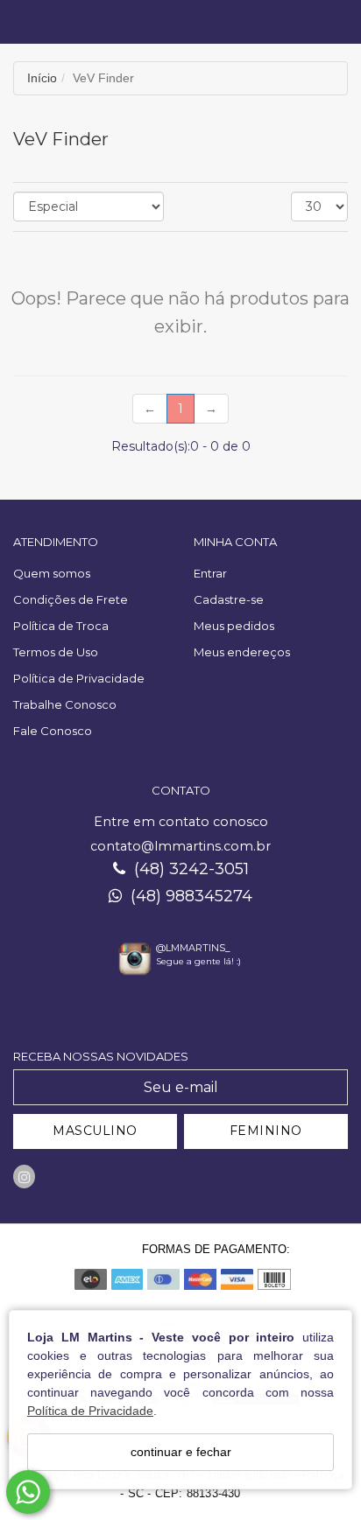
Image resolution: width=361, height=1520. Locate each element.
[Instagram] (24, 1176)
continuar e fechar (181, 1452)
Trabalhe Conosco (65, 704)
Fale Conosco (52, 731)
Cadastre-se (229, 599)
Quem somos (51, 573)
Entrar (210, 573)
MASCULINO (95, 1130)
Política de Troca (61, 626)
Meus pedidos (234, 626)
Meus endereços (242, 652)
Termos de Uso (55, 652)
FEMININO (266, 1130)
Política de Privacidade (90, 1411)
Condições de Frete (70, 599)
